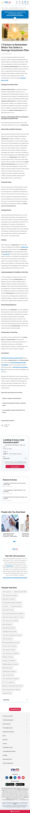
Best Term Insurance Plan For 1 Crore (13, 617)
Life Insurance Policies (9, 649)
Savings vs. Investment (9, 660)
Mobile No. (5, 451)
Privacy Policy (20, 461)
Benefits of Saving (8, 657)
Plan (4, 456)
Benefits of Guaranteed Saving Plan (12, 686)
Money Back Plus (7, 668)
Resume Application (8, 763)
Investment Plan (7, 693)
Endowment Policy (16, 606)
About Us (5, 739)
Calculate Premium (15, 709)
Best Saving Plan (7, 624)
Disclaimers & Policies (8, 731)
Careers (5, 743)
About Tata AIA (6, 724)
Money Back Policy (8, 610)
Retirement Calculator (9, 599)
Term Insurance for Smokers (10, 678)
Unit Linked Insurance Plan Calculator (13, 613)
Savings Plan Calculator (9, 671)
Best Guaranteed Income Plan (11, 642)
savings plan (6, 254)
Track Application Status (9, 751)
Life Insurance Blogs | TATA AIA (15, 7)
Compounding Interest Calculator (12, 602)
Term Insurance (7, 591)
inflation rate (24, 247)
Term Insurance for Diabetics (11, 653)
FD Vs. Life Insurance (8, 682)
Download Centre (7, 759)
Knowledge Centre (8, 727)
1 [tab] (14, 541)
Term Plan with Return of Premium (12, 635)
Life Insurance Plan (8, 716)
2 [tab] (16, 541)
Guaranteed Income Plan (9, 631)
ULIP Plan (5, 606)
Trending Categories (8, 720)
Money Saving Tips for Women (11, 689)
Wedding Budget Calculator (10, 664)
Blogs (6, 7)
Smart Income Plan (8, 675)
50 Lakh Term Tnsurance (9, 646)
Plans (4, 735)
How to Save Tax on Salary (10, 620)
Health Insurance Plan (20, 591)
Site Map (5, 755)
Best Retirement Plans (9, 628)
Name (4, 446)
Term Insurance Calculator (10, 595)
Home (3, 7)
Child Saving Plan (7, 639)
